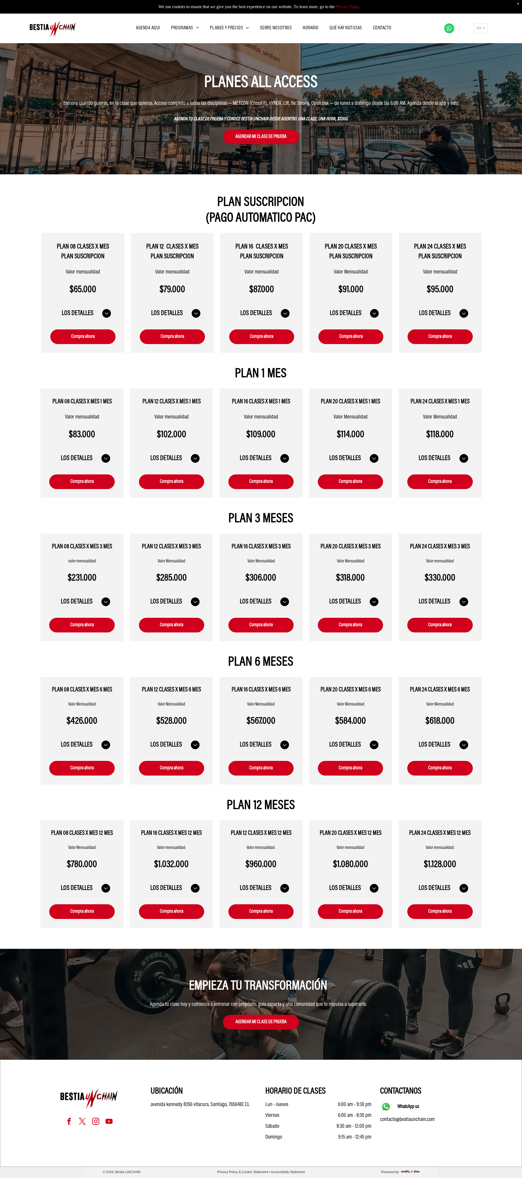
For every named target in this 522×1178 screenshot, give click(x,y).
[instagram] (96, 1122)
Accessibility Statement (288, 1172)
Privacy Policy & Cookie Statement (242, 1172)
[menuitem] (148, 28)
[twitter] (82, 1122)
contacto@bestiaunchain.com (407, 1119)
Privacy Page (347, 6)
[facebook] (69, 1122)
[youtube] (109, 1122)
